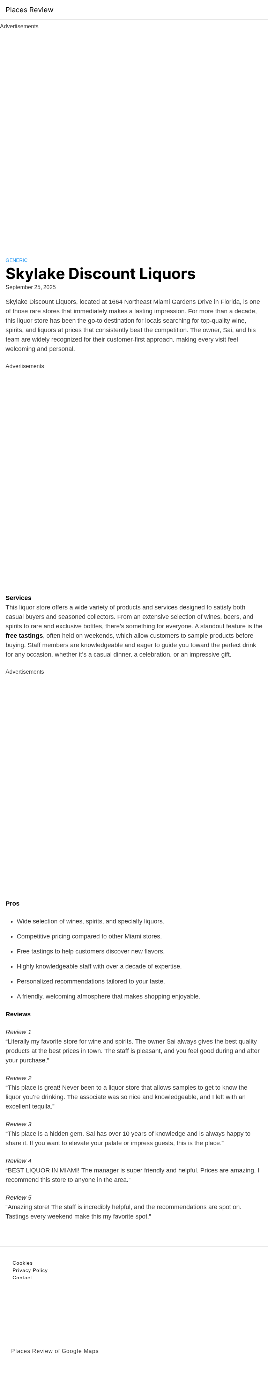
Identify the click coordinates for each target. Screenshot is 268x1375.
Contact (22, 1277)
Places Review (29, 9)
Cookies (23, 1263)
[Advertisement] (134, 135)
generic (17, 260)
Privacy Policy (30, 1270)
